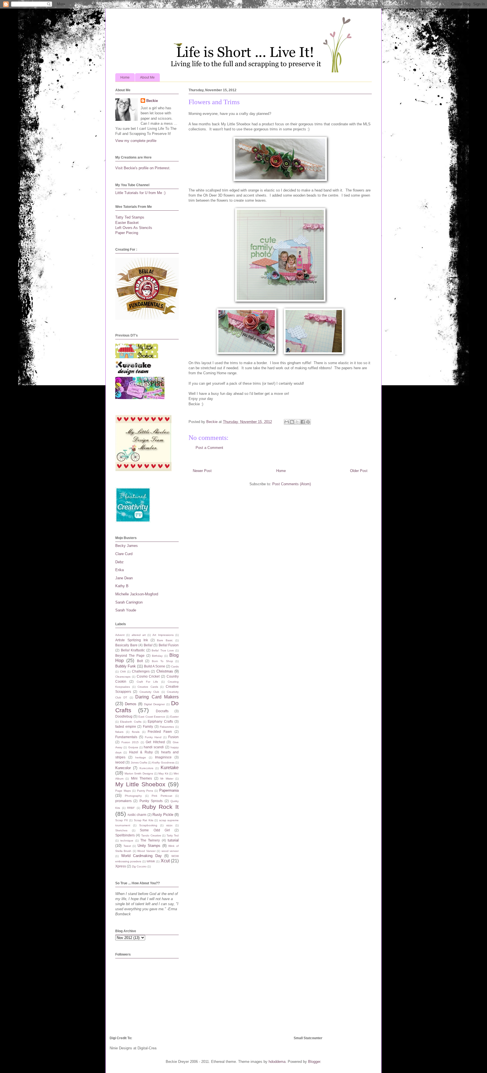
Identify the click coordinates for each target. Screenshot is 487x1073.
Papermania (169, 790)
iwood (120, 762)
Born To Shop (162, 661)
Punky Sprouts (151, 801)
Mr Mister (166, 778)
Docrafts (162, 711)
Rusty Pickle (162, 814)
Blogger (314, 1061)
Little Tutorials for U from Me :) (140, 193)
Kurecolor (123, 768)
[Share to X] (297, 422)
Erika (119, 570)
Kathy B (122, 586)
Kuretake (170, 767)
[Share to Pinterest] (308, 422)
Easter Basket (127, 223)
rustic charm (137, 814)
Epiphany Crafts (160, 721)
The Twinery (150, 840)
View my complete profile (135, 141)
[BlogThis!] (292, 422)
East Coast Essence (151, 716)
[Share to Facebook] (303, 422)
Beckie (152, 101)
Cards (175, 666)
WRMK (151, 861)
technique (126, 840)
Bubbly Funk (125, 666)
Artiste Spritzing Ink (131, 640)
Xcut (165, 860)
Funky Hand (153, 737)
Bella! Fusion (169, 645)
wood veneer (170, 850)
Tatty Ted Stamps (129, 217)
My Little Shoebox (140, 784)
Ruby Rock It (160, 806)
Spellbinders (125, 835)
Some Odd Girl (155, 830)
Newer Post (202, 471)
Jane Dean (124, 578)
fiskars (119, 731)
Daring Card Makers (157, 696)
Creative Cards (148, 686)
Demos (130, 704)
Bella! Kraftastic (133, 650)
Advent (120, 634)
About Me (147, 77)
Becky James (126, 546)
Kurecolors (146, 768)
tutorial (173, 840)
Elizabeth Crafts (130, 721)
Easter (174, 716)
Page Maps (123, 790)
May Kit (163, 773)
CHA (123, 671)
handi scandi (154, 747)
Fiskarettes (167, 726)
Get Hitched (155, 742)
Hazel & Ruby (141, 752)
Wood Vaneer (146, 850)
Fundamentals (126, 737)
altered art (139, 634)
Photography (133, 795)
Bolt (140, 661)
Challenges (141, 671)
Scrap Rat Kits (143, 820)
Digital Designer (154, 704)
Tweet (127, 845)
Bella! (148, 645)
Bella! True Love (163, 650)
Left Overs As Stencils (133, 228)
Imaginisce (163, 757)
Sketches (121, 830)
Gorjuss (133, 747)
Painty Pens (145, 790)
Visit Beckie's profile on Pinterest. (143, 168)
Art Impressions (162, 634)
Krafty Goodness (163, 762)
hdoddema (277, 1061)
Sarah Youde (125, 610)
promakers (123, 801)
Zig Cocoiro (139, 866)
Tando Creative (151, 835)
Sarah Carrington (129, 602)
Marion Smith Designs (139, 773)
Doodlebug (123, 716)
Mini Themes (141, 778)
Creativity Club (149, 691)
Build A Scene (154, 666)
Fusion (173, 737)
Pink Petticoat (162, 795)
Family (148, 726)
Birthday (157, 655)
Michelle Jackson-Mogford (136, 594)
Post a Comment (209, 448)
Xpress (120, 866)
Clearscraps (122, 676)
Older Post (359, 471)
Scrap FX (121, 820)
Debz (119, 562)
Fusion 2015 (130, 742)
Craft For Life (147, 681)
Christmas (164, 671)
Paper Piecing (126, 233)
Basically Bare (126, 645)
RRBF (131, 807)
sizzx (169, 825)
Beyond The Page (130, 655)
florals (136, 731)
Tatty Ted (173, 835)
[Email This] (286, 422)
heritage (140, 757)
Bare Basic (165, 640)
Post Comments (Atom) (291, 484)
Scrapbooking (148, 825)
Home (125, 77)
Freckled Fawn (160, 731)
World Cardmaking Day (141, 856)
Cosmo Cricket (148, 676)
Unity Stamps (149, 845)
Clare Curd (123, 554)
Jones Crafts (139, 762)
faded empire (125, 726)
